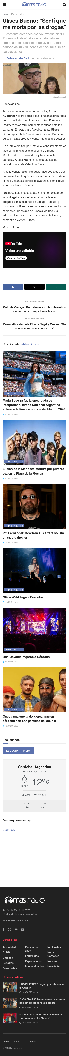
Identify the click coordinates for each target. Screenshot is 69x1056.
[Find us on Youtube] (22, 930)
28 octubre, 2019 (45, 58)
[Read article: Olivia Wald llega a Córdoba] (34, 570)
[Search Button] (64, 4)
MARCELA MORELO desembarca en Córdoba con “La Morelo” (41, 1016)
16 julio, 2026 (11, 542)
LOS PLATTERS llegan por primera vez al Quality (42, 985)
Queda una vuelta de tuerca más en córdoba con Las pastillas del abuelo (29, 718)
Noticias (52, 961)
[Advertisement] (34, 859)
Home (5, 13)
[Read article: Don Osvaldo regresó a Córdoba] (34, 630)
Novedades (54, 966)
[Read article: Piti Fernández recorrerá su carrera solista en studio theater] (34, 506)
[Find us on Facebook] (3, 930)
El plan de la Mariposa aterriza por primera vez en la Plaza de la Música (33, 471)
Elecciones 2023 (31, 948)
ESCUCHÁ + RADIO (18, 750)
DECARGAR (9, 829)
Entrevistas (32, 956)
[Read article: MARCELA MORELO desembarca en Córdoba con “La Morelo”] (10, 1018)
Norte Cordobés (53, 954)
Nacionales (54, 947)
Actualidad (9, 947)
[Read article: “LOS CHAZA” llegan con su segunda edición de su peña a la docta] (10, 1003)
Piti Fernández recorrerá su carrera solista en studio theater (33, 535)
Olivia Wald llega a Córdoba (23, 597)
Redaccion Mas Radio (18, 58)
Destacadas (10, 968)
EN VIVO (18, 1041)
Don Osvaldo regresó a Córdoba (26, 656)
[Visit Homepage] (34, 4)
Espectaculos (17, 13)
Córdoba (8, 957)
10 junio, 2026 (11, 726)
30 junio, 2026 (11, 662)
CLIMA (7, 952)
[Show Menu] (4, 4)
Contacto (33, 1041)
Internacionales (34, 966)
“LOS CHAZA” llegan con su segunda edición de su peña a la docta (42, 1001)
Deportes (8, 963)
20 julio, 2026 (11, 414)
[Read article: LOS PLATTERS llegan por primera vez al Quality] (10, 987)
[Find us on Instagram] (16, 930)
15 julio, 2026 (11, 602)
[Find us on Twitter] (9, 930)
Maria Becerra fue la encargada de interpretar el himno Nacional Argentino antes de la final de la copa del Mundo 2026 (34, 404)
